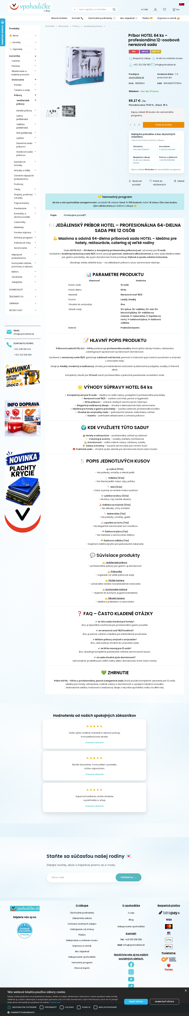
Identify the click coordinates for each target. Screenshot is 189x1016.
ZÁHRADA (14, 303)
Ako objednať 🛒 (129, 18)
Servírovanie (20, 248)
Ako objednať (82, 951)
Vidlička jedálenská (22, 126)
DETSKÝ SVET (15, 310)
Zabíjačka (17, 282)
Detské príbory (24, 110)
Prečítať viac (55, 1002)
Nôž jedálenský (24, 132)
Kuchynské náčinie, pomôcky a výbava (22, 265)
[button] (63, 1012)
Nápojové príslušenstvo (19, 256)
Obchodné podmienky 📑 (101, 18)
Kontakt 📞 (77, 18)
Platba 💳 (147, 18)
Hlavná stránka (59, 18)
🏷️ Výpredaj (15, 49)
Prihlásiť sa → (128, 877)
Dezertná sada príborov (24, 145)
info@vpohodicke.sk (134, 944)
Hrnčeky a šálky (22, 170)
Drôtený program (23, 237)
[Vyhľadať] (74, 9)
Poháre (18, 84)
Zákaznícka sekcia (82, 918)
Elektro (15, 271)
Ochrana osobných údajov (82, 923)
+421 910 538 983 (133, 939)
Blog (131, 919)
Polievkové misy (22, 242)
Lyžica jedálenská (22, 117)
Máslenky (19, 227)
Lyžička (20, 138)
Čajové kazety (21, 203)
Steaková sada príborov (24, 153)
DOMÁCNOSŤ (16, 289)
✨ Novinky (15, 42)
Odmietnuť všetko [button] (164, 1001)
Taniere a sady (22, 90)
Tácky (17, 189)
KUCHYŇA (14, 56)
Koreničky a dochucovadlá (22, 215)
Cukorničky (20, 222)
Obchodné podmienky (82, 912)
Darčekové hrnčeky (19, 163)
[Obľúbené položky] (164, 9)
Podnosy (18, 184)
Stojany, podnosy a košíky (23, 196)
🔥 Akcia (13, 35)
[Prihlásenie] (155, 9)
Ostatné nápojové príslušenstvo (24, 177)
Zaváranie (17, 276)
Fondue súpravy (22, 232)
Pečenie (16, 66)
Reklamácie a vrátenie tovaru (82, 940)
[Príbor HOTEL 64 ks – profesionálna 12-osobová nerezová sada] (83, 66)
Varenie (16, 60)
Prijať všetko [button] (136, 1001)
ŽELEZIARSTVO (16, 296)
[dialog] (94, 1001)
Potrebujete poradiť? (75, 215)
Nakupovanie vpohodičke (82, 956)
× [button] (186, 991)
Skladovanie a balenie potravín (20, 73)
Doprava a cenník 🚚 (168, 18)
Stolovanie (18, 79)
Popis (53, 215)
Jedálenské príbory (22, 102)
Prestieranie (20, 208)
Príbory (18, 95)
